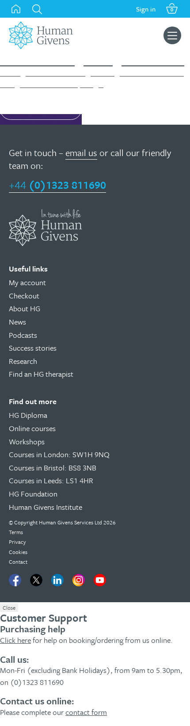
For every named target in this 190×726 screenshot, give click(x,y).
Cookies (18, 552)
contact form (86, 712)
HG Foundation (33, 493)
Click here (15, 640)
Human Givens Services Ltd (70, 522)
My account (27, 282)
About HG (24, 308)
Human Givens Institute (45, 506)
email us (81, 152)
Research (23, 361)
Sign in (146, 9)
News (17, 321)
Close (9, 607)
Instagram (78, 580)
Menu (172, 35)
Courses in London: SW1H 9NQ (59, 454)
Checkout (24, 295)
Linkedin (57, 580)
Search (37, 9)
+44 (57, 184)
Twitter (36, 580)
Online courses (32, 428)
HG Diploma (28, 414)
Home (15, 9)
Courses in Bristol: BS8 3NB (52, 467)
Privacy (17, 542)
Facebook (15, 580)
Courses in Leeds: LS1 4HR (51, 480)
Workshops (27, 441)
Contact (18, 562)
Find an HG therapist (41, 373)
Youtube (100, 580)
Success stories (33, 347)
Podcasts (23, 334)
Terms (16, 532)
